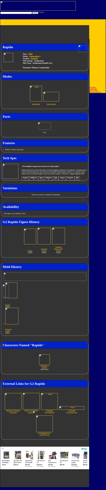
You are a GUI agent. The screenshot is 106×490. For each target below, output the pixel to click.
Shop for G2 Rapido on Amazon (13, 411)
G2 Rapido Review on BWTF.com (44, 434)
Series (6, 24)
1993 (30, 54)
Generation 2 (34, 56)
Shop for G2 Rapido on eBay (31, 411)
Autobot (34, 58)
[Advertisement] (97, 56)
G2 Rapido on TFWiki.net (49, 411)
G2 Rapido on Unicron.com (71, 411)
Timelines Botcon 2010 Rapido (58, 249)
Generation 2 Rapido (44, 366)
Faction (10, 24)
